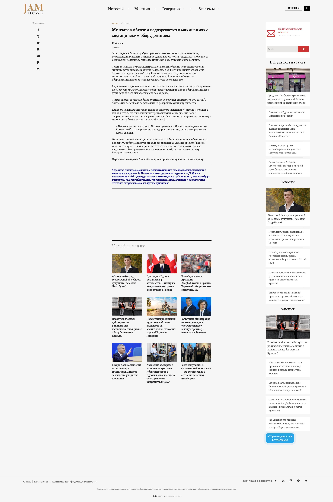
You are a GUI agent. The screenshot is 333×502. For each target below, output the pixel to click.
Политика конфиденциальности (74, 481)
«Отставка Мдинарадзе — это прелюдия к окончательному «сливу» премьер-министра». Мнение (195, 325)
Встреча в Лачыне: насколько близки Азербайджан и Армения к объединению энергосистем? (287, 387)
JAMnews (117, 43)
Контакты (41, 481)
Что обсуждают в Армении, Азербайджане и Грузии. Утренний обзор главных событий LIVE (196, 283)
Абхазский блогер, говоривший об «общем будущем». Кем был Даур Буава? (126, 281)
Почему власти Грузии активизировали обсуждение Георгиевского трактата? (285, 149)
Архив (116, 23)
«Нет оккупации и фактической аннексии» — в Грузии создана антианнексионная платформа (196, 371)
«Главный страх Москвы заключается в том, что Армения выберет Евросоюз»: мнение (287, 423)
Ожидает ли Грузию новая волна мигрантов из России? (286, 114)
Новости (116, 9)
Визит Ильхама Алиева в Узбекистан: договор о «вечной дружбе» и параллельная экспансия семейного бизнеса (286, 168)
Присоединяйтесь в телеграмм (281, 438)
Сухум (116, 47)
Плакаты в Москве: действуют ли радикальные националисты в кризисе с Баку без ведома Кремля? (127, 327)
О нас (27, 481)
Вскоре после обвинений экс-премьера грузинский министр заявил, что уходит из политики (126, 371)
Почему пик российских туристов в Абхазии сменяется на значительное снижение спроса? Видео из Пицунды (161, 327)
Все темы (206, 9)
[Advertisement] (162, 214)
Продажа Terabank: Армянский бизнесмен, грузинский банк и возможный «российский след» (286, 99)
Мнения (142, 9)
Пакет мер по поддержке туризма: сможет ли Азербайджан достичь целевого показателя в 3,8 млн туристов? (288, 405)
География (171, 9)
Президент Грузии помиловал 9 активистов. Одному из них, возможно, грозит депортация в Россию (161, 283)
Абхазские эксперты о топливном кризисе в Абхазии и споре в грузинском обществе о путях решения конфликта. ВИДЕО (161, 373)
